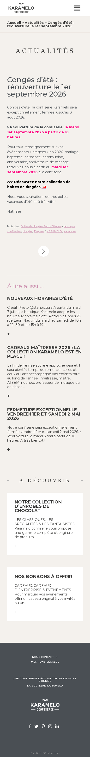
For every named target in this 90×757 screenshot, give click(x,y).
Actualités (34, 23)
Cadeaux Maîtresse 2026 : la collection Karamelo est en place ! (44, 352)
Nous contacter (45, 657)
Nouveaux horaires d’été (40, 298)
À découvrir (45, 480)
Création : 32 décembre (45, 753)
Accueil (14, 23)
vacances (70, 231)
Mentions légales (45, 662)
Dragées (39, 231)
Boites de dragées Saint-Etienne (41, 226)
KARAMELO (54, 231)
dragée (27, 231)
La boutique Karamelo (45, 686)
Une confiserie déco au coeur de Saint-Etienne (45, 679)
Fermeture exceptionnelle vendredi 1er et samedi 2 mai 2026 (43, 414)
